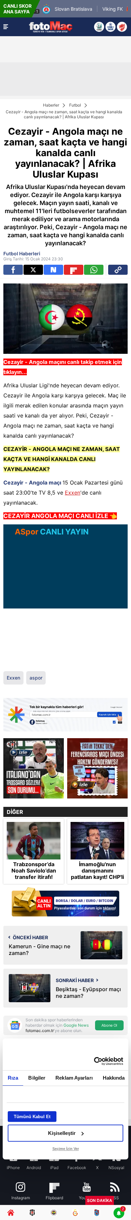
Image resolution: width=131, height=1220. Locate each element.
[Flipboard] (73, 270)
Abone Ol (109, 1025)
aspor (36, 678)
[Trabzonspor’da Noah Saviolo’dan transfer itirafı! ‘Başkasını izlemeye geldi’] (33, 840)
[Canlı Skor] (110, 27)
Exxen (72, 492)
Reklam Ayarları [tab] (74, 1078)
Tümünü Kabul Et (32, 1116)
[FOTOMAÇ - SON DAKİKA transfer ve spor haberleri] (51, 26)
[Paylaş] (118, 270)
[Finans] (65, 902)
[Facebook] (13, 270)
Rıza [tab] (13, 1078)
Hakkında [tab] (114, 1078)
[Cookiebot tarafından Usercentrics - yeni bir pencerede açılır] (94, 1061)
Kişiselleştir (62, 1133)
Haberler (51, 105)
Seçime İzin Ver (65, 1149)
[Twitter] (33, 270)
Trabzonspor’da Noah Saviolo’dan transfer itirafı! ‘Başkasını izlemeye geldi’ (33, 877)
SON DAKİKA (99, 1200)
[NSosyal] (53, 270)
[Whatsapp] (93, 270)
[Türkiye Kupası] (122, 27)
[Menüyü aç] (5, 26)
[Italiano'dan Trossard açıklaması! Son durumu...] (33, 768)
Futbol (75, 105)
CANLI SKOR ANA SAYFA (17, 8)
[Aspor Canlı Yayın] (99, 27)
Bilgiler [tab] (36, 1078)
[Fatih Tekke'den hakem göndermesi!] (97, 768)
